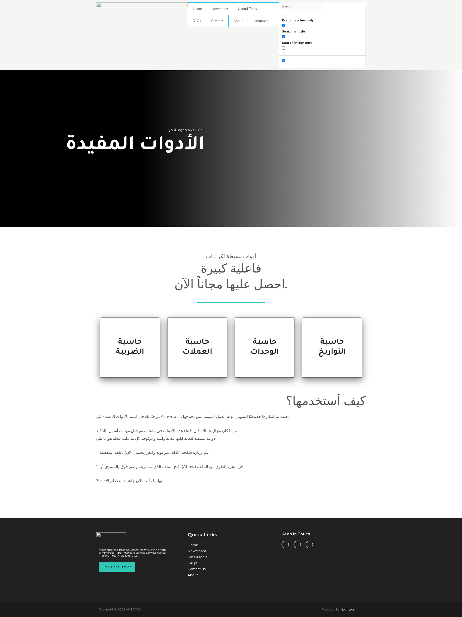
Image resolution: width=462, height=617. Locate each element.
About (238, 21)
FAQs (197, 21)
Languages (261, 21)
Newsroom (220, 8)
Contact (217, 21)
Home (197, 8)
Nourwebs (348, 609)
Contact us (196, 569)
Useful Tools (247, 8)
